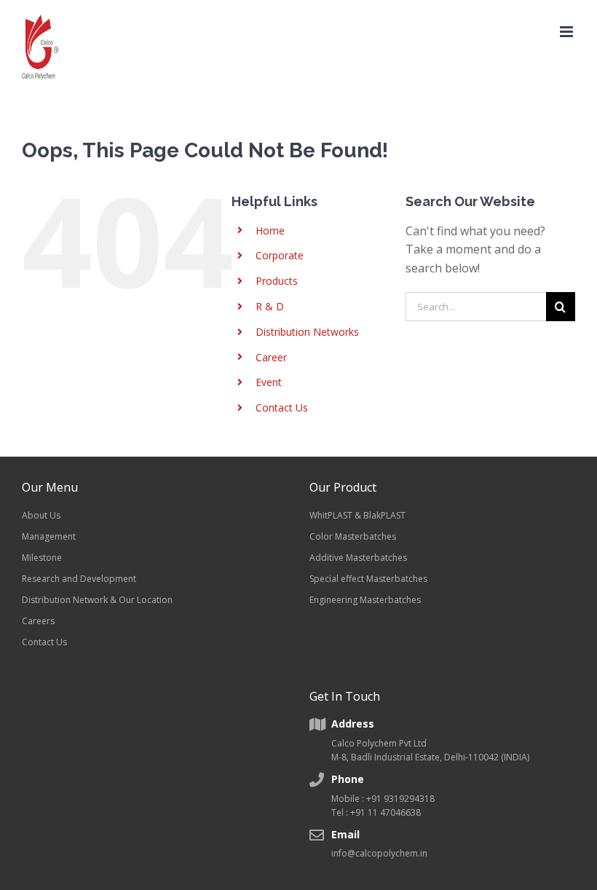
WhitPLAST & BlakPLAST (357, 515)
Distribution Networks (307, 332)
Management (49, 536)
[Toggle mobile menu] (567, 31)
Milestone (42, 557)
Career (271, 357)
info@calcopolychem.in (379, 853)
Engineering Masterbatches (365, 600)
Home (270, 230)
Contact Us (282, 407)
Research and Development (79, 578)
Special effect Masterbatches (368, 578)
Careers (38, 621)
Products (277, 281)
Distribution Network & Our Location (97, 600)
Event (269, 382)
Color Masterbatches (352, 536)
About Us (41, 515)
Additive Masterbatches (358, 557)
